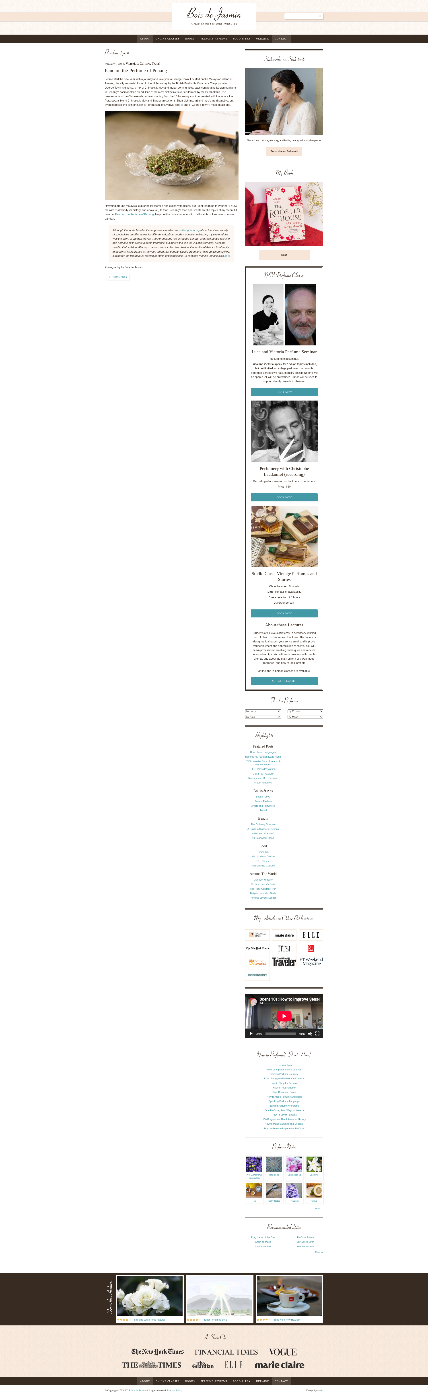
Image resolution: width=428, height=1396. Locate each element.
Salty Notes (274, 1201)
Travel (156, 63)
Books (190, 38)
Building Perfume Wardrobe (284, 1105)
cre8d (320, 1390)
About (145, 38)
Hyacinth (294, 1201)
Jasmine (314, 1175)
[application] (284, 1016)
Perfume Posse (305, 1237)
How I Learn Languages (263, 752)
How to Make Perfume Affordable (284, 1096)
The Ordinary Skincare (263, 824)
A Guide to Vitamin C (263, 833)
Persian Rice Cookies (263, 865)
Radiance (274, 1175)
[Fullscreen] (317, 1033)
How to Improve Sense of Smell (284, 1069)
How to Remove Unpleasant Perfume (284, 1128)
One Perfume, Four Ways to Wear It (284, 1110)
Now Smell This (263, 1246)
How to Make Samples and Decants (284, 1123)
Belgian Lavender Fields (263, 893)
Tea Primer (263, 861)
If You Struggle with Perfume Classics (284, 1078)
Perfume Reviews (214, 38)
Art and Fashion (263, 801)
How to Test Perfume (284, 1087)
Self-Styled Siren (305, 1241)
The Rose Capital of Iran (263, 888)
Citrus (314, 1201)
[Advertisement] (305, 799)
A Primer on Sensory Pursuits (205, 16)
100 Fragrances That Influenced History (284, 1119)
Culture (145, 63)
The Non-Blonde (305, 1246)
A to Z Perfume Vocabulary (254, 1176)
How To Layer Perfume (284, 1114)
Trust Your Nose (284, 1065)
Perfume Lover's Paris (263, 884)
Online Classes (167, 38)
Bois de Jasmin (138, 1390)
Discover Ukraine (263, 879)
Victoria (131, 63)
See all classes (284, 681)
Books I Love (263, 796)
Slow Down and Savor (284, 1092)
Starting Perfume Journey (284, 1074)
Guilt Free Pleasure (263, 773)
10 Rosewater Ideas (263, 838)
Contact (281, 38)
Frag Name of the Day (263, 1237)
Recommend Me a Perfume (263, 778)
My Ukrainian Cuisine (263, 856)
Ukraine (262, 38)
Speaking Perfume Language (284, 1101)
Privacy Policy (174, 1390)
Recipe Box (263, 852)
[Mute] (310, 1033)
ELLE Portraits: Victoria (263, 769)
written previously (189, 230)
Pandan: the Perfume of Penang (136, 70)
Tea (254, 1201)
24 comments (118, 277)
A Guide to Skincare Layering (263, 829)
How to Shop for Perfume (284, 1083)
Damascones (294, 1175)
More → (319, 1208)
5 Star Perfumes (263, 782)
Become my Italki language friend (263, 756)
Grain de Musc (263, 1241)
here (227, 256)
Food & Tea (241, 38)
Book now (284, 392)
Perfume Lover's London (263, 897)
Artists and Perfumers (263, 805)
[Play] (251, 1033)
